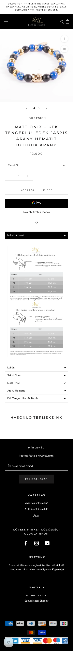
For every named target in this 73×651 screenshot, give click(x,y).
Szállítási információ (36, 509)
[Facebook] (26, 543)
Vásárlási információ (36, 503)
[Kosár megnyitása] (67, 21)
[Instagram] (36, 543)
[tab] (36, 235)
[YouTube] (47, 543)
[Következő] (46, 108)
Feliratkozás (36, 479)
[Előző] (26, 108)
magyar (35, 587)
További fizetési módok (36, 212)
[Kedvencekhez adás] (36, 223)
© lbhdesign (36, 595)
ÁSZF (36, 516)
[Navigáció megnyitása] (6, 21)
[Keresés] (62, 21)
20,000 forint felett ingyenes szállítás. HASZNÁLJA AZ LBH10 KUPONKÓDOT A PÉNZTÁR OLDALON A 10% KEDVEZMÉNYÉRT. (36, 7)
